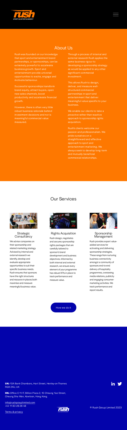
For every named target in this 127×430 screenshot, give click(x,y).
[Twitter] (120, 384)
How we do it (63, 307)
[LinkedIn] (113, 384)
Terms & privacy (14, 411)
